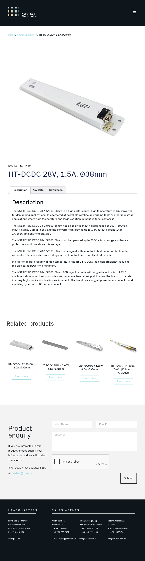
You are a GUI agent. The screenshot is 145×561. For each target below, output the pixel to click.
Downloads (55, 190)
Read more (21, 376)
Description (20, 190)
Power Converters (27, 35)
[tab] (20, 190)
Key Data (38, 190)
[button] (135, 13)
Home (11, 35)
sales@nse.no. (23, 473)
